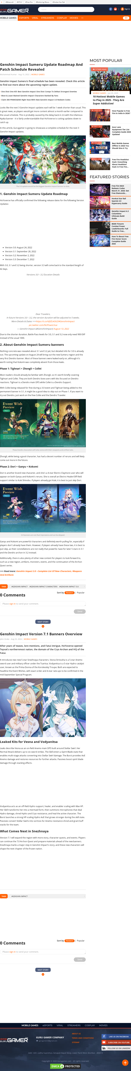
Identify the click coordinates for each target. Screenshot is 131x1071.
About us (76, 1033)
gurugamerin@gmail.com (48, 1041)
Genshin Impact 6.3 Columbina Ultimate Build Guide (120, 215)
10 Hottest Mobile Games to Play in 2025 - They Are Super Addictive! (109, 100)
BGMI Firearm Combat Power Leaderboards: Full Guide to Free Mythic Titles (120, 227)
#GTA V (19, 2)
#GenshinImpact (66, 321)
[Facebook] (110, 9)
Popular (81, 592)
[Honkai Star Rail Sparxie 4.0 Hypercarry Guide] (100, 202)
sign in (12, 603)
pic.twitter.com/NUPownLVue (43, 325)
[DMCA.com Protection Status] (65, 1069)
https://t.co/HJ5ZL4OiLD (47, 321)
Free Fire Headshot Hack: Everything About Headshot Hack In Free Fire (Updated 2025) (120, 163)
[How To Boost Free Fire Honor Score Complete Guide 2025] (100, 240)
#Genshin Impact (20, 586)
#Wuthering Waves (42, 2)
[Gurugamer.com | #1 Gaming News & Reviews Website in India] (14, 10)
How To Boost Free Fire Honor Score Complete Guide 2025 (120, 240)
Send (79, 611)
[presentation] (9, 586)
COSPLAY (62, 18)
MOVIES (74, 18)
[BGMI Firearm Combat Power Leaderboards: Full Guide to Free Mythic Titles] (100, 228)
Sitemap (75, 1042)
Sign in (127, 9)
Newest (69, 592)
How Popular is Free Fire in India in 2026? (121, 112)
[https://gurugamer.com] (14, 1039)
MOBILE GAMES (30, 1025)
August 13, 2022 (61, 328)
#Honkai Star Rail (59, 2)
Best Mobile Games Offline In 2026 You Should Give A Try (120, 145)
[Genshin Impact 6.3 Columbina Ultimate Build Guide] (100, 215)
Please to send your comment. (21, 603)
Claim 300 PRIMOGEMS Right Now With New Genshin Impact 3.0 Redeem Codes (35, 100)
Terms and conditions (83, 1038)
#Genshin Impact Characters (43, 586)
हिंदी (126, 18)
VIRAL (35, 18)
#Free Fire (29, 2)
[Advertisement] (43, 41)
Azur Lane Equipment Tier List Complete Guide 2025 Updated (121, 131)
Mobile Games (38, 74)
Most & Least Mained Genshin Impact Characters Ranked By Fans (29, 95)
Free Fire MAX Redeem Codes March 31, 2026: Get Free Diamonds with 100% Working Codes (120, 189)
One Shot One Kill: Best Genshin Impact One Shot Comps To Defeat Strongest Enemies (39, 91)
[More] (82, 18)
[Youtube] (115, 9)
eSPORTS (24, 18)
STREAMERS (47, 18)
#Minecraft (10, 2)
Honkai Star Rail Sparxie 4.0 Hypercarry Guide (119, 201)
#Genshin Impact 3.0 (69, 586)
